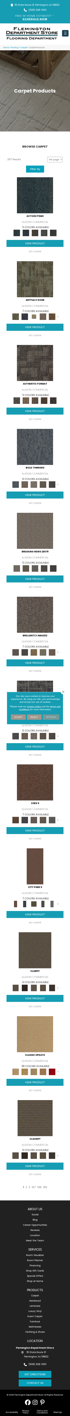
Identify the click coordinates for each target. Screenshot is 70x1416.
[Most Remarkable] (25, 316)
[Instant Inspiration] (52, 652)
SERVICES (35, 1249)
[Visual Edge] (35, 362)
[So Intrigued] (35, 614)
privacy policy (34, 706)
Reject (34, 717)
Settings (51, 717)
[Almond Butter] (34, 1071)
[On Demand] (44, 568)
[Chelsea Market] (35, 782)
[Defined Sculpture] (26, 400)
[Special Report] (26, 568)
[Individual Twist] (35, 400)
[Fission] (43, 484)
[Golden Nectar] (25, 1071)
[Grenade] (25, 484)
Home (6, 47)
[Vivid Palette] (52, 316)
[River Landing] (25, 820)
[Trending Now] (35, 530)
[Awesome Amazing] (43, 316)
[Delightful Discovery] (35, 279)
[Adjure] (52, 987)
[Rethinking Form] (44, 400)
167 (34, 1187)
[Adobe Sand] (35, 1033)
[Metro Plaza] (43, 820)
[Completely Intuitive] (34, 652)
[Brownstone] (35, 232)
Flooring (14, 47)
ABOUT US (35, 1209)
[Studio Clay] (43, 1071)
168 (39, 1187)
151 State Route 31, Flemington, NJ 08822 (37, 4)
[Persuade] (43, 987)
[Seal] (52, 484)
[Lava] (34, 484)
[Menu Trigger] (65, 33)
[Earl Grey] (44, 232)
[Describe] (34, 987)
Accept (18, 717)
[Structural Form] (53, 400)
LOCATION (35, 1341)
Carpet (23, 47)
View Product (35, 243)
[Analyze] (25, 987)
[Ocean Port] (26, 232)
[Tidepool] (35, 195)
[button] (27, 1402)
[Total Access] (53, 568)
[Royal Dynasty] (52, 1071)
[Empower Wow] (43, 652)
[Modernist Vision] (34, 316)
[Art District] (34, 820)
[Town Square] (52, 820)
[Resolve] (35, 950)
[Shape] (35, 446)
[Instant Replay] (35, 568)
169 (45, 1187)
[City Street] (53, 232)
